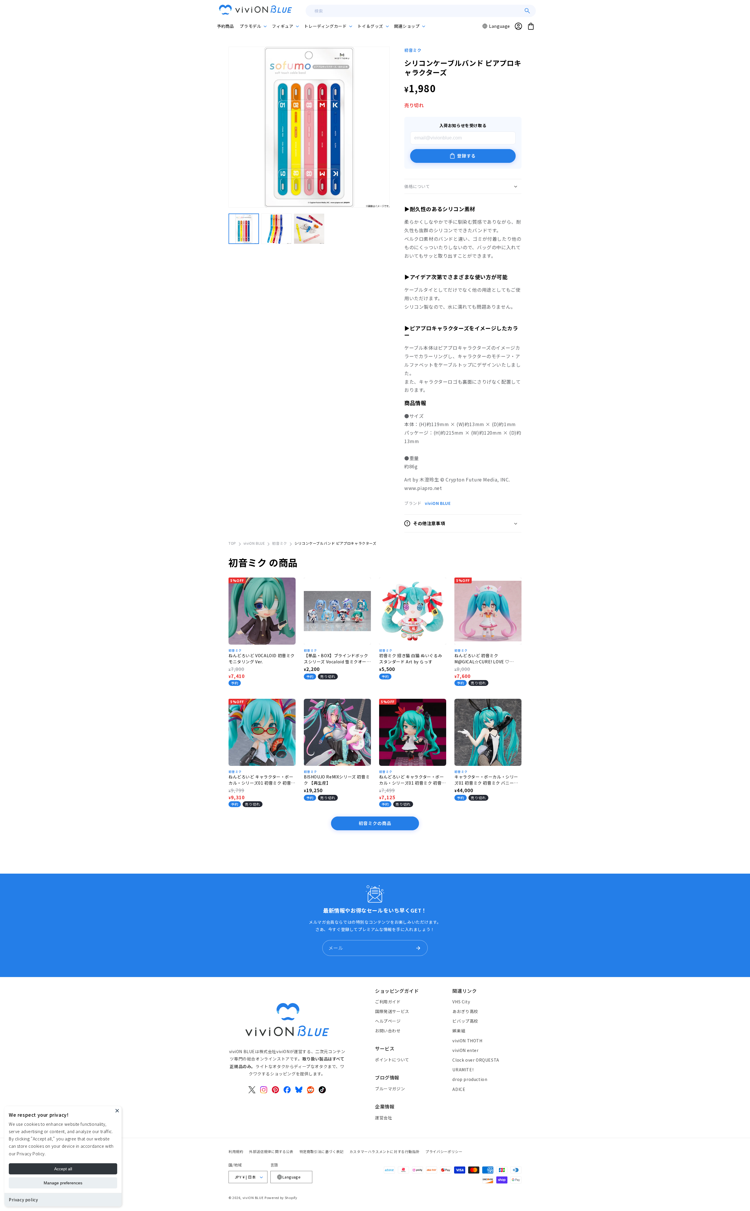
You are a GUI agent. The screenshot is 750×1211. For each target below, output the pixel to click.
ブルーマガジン (390, 1089)
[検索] (527, 11)
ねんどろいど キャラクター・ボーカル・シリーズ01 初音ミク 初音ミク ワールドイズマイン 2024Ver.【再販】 (412, 780)
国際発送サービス (392, 1011)
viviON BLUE (438, 503)
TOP (232, 543)
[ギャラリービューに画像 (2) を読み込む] (276, 228)
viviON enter (465, 1050)
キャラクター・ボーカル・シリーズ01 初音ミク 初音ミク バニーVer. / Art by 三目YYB (486, 780)
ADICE (458, 1089)
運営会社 (383, 1118)
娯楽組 (458, 1031)
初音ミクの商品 (375, 823)
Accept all (63, 1168)
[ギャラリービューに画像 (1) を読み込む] (244, 228)
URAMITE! (462, 1069)
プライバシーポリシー (443, 1151)
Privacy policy (23, 1200)
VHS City (461, 1002)
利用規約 (236, 1151)
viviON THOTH (467, 1040)
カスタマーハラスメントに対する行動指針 (385, 1151)
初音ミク (412, 50)
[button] (253, 26)
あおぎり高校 (465, 1011)
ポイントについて (392, 1060)
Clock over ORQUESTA (475, 1060)
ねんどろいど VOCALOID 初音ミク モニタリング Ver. (262, 659)
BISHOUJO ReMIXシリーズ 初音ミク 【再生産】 (337, 780)
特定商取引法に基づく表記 (321, 1151)
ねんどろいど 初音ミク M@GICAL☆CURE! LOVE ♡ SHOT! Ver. (481, 659)
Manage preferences (63, 1183)
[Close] (117, 1110)
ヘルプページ (388, 1021)
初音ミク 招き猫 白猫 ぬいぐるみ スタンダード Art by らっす (410, 659)
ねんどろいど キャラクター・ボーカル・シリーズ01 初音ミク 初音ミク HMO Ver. (262, 780)
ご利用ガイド (388, 1002)
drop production (469, 1079)
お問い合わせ (388, 1031)
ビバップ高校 (465, 1021)
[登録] (418, 948)
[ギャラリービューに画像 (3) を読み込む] (309, 228)
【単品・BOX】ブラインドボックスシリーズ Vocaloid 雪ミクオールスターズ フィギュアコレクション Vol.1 (337, 659)
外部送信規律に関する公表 (271, 1151)
